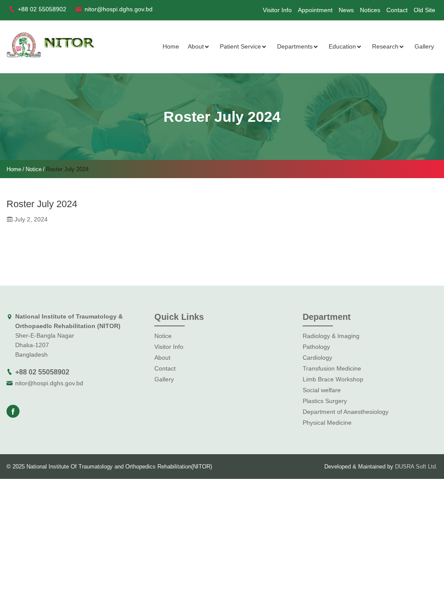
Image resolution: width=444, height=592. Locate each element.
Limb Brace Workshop (333, 379)
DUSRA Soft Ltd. (416, 466)
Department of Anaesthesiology (345, 411)
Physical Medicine (327, 422)
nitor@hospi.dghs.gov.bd (49, 383)
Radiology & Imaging (331, 335)
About (196, 46)
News (346, 10)
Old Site (424, 10)
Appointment (315, 10)
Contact (397, 10)
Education (342, 46)
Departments (295, 46)
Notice (34, 169)
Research (385, 46)
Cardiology (317, 357)
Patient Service (240, 46)
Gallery (424, 46)
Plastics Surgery (325, 400)
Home (171, 46)
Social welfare (322, 390)
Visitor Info (277, 10)
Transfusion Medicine (332, 368)
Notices (370, 10)
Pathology (316, 346)
